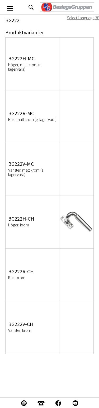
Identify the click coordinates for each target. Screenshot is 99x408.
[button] (14, 7)
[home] (66, 7)
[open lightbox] (76, 222)
